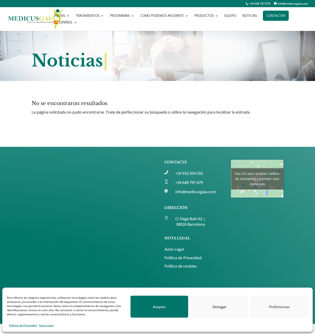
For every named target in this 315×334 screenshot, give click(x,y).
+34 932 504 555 (189, 173)
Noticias (249, 16)
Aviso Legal (46, 325)
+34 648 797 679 (189, 182)
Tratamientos (87, 16)
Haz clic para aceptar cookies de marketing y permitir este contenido (257, 178)
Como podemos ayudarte (162, 16)
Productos (204, 16)
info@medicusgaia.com (195, 191)
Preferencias (279, 306)
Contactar (275, 16)
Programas (120, 16)
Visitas (59, 16)
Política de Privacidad (23, 325)
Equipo (230, 16)
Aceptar (159, 306)
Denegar (219, 306)
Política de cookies (180, 266)
